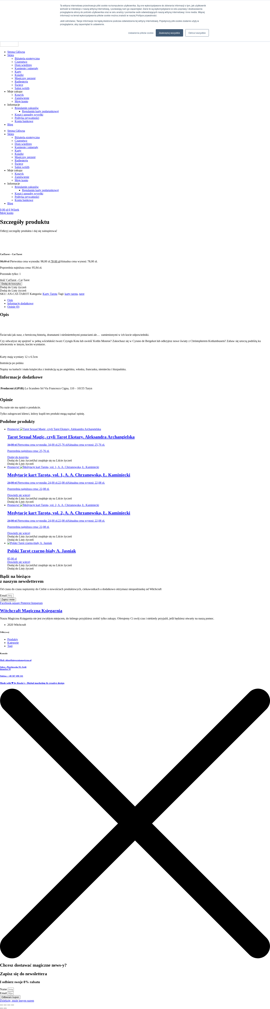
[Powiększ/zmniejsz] (1, 1005)
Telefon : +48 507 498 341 (11, 676)
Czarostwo (21, 61)
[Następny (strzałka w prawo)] (5, 1008)
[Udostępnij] (8, 1005)
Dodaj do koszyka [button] (17, 457)
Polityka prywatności (27, 117)
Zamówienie (22, 98)
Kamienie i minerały (26, 68)
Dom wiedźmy (23, 65)
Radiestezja (21, 81)
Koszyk (19, 94)
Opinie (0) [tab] (13, 306)
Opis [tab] (10, 300)
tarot (81, 293)
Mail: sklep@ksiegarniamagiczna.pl (15, 660)
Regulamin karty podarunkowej (40, 111)
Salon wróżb (22, 88)
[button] (13, 287)
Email (4, 595)
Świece (19, 84)
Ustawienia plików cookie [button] (141, 32)
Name (4, 989)
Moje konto (21, 101)
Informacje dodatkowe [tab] (20, 303)
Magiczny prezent (25, 78)
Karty (18, 71)
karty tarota (71, 293)
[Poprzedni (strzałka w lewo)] (1, 1008)
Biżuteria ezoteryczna (27, 58)
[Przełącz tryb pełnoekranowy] (5, 1005)
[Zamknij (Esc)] (12, 1005)
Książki (19, 75)
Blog (10, 124)
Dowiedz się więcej (18, 495)
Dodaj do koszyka (11, 283)
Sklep (10, 55)
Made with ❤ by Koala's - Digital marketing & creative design (32, 683)
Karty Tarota (50, 293)
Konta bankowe (24, 121)
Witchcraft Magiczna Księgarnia (31, 610)
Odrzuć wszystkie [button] (197, 32)
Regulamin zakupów (27, 108)
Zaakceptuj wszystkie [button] (169, 32)
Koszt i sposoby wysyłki (29, 114)
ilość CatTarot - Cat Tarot (14, 280)
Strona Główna (16, 51)
